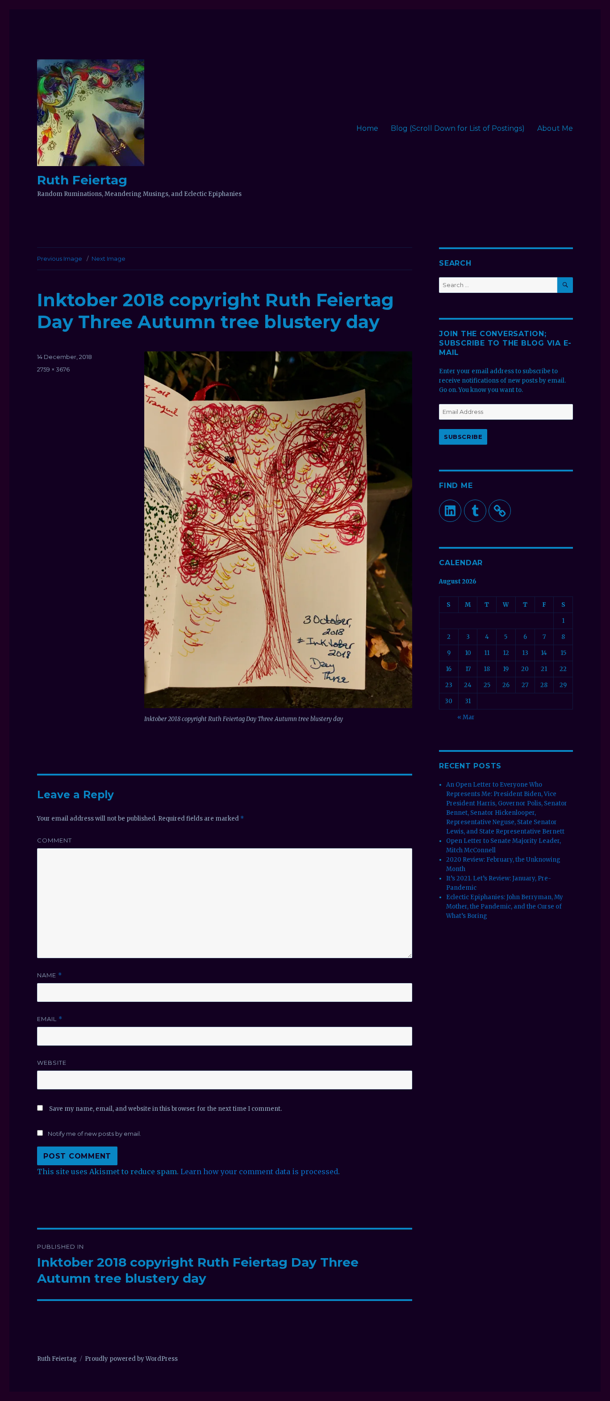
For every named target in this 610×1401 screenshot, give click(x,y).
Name (49, 975)
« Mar (466, 717)
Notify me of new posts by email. (94, 1133)
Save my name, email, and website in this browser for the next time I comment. (165, 1109)
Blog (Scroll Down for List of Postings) (458, 128)
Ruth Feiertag (82, 180)
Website (52, 1062)
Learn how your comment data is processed (259, 1171)
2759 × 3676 (53, 369)
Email (50, 1019)
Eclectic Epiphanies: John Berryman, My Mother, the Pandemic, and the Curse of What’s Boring (504, 906)
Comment (54, 840)
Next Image (108, 258)
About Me (555, 128)
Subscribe (463, 436)
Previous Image (59, 258)
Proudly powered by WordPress (131, 1359)
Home (367, 128)
